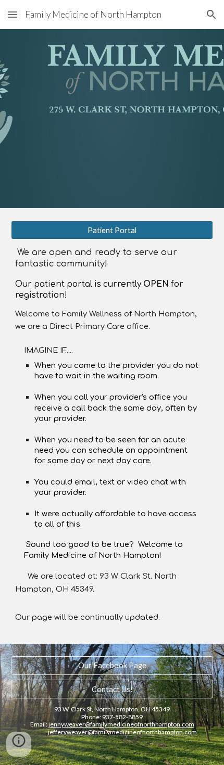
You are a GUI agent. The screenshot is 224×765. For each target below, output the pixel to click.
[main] (112, 435)
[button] (12, 14)
